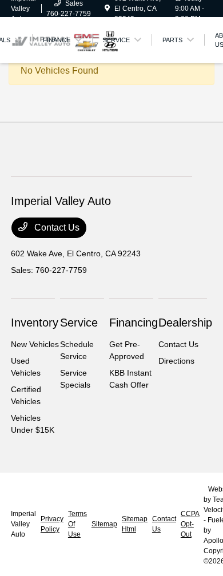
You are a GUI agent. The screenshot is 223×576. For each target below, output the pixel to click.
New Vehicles (35, 344)
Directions (176, 360)
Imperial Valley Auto (23, 524)
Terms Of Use (77, 524)
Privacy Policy (52, 524)
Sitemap (104, 524)
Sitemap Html (135, 524)
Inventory (34, 322)
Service (79, 322)
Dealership (185, 322)
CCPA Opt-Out (190, 524)
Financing (133, 322)
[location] (107, 9)
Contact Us (55, 227)
